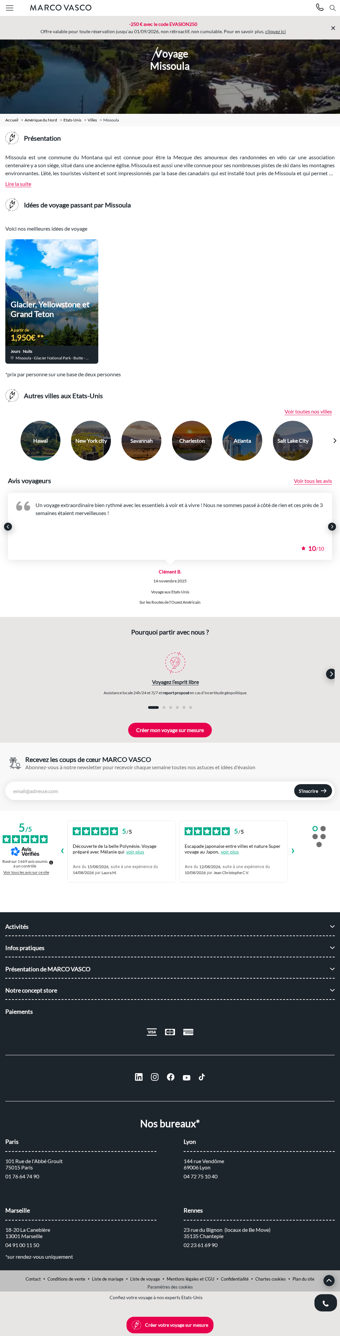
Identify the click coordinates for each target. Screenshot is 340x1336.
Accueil (11, 120)
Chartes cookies (270, 1279)
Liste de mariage (108, 1279)
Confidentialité (235, 1279)
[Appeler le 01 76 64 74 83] (320, 8)
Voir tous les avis (313, 481)
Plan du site (303, 1279)
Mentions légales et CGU (190, 1279)
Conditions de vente (66, 1279)
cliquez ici (275, 31)
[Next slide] (334, 441)
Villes (92, 120)
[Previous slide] (5, 441)
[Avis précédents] (62, 851)
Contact (33, 1279)
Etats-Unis (72, 120)
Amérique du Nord (41, 120)
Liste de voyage (145, 1279)
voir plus (135, 851)
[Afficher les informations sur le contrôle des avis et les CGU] (51, 862)
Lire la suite (18, 184)
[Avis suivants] (293, 851)
